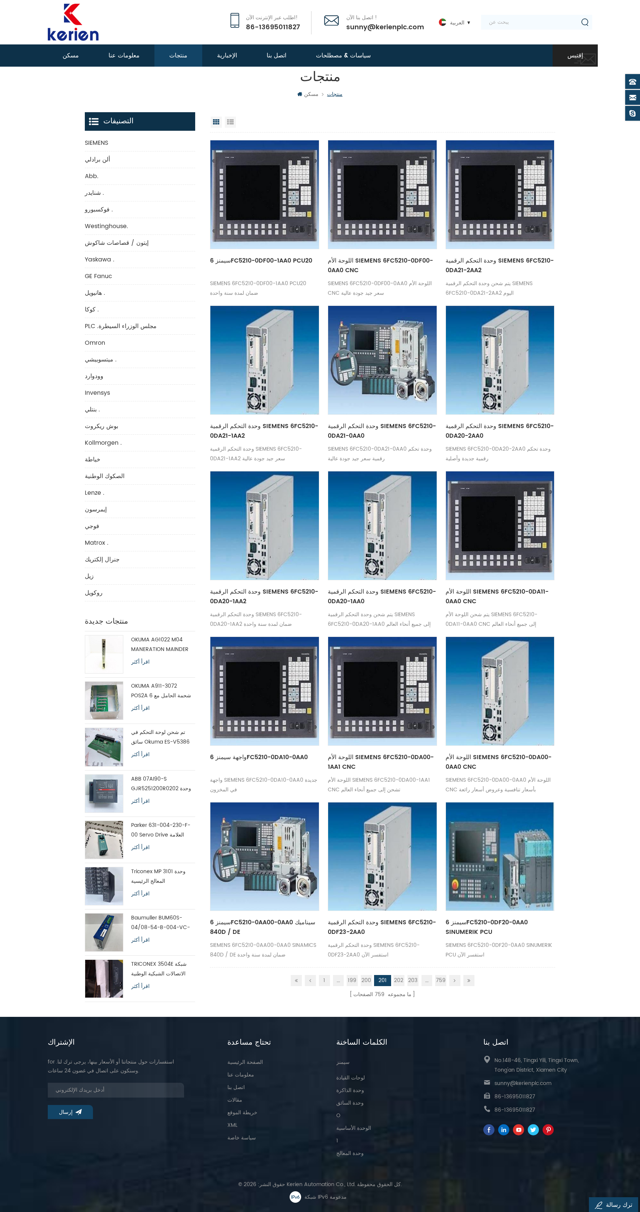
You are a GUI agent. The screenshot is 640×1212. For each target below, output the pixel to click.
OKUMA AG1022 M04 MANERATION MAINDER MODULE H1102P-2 (160, 644)
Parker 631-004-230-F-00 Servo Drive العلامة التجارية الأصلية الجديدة (160, 830)
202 (398, 980)
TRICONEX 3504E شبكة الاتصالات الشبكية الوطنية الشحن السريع (159, 969)
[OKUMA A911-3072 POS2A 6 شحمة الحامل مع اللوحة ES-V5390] (104, 700)
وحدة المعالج (350, 1153)
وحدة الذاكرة (350, 1090)
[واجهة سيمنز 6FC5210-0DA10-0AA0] (264, 691)
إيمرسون (96, 509)
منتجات (178, 55)
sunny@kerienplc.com (385, 27)
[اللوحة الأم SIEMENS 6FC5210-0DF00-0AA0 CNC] (382, 194)
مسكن (71, 55)
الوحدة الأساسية (353, 1128)
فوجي (92, 526)
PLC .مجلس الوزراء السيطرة (121, 326)
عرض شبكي (216, 122)
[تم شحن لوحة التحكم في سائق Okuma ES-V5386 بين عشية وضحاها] (104, 747)
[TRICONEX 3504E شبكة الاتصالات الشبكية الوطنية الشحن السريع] (104, 979)
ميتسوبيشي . (101, 359)
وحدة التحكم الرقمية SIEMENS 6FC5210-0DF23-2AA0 (382, 927)
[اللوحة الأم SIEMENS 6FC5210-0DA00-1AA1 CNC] (382, 691)
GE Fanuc (98, 276)
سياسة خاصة (241, 1137)
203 (412, 980)
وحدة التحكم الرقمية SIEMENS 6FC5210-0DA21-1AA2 (264, 431)
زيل (89, 576)
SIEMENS (96, 143)
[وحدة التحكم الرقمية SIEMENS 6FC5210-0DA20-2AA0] (500, 360)
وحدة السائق (350, 1103)
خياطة (92, 459)
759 (441, 980)
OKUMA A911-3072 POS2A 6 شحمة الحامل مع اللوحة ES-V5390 (161, 691)
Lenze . (94, 493)
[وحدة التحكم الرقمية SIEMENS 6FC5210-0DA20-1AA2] (264, 525)
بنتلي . (92, 409)
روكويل (94, 593)
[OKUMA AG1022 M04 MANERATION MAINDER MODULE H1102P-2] (104, 654)
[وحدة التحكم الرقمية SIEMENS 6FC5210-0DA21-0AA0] (382, 360)
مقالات (234, 1100)
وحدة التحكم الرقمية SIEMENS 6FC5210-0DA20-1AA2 (264, 596)
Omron (95, 343)
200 (366, 980)
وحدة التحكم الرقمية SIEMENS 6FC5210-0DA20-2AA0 (500, 431)
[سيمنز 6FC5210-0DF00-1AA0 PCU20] (264, 194)
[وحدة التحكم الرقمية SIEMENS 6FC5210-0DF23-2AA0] (382, 856)
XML (232, 1125)
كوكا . (92, 309)
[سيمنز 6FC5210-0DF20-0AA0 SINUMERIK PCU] (500, 856)
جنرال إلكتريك (102, 559)
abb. (92, 176)
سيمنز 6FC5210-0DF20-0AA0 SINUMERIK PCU (487, 927)
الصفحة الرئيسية (245, 1062)
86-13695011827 (273, 27)
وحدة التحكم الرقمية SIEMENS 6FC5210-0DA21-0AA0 (382, 431)
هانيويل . (95, 293)
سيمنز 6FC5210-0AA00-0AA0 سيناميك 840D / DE (262, 927)
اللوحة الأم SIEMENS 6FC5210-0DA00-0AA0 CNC (498, 762)
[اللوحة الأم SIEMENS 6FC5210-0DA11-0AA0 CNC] (500, 525)
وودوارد (94, 376)
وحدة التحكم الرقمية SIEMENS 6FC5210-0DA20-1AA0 (382, 596)
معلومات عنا (124, 55)
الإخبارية (227, 55)
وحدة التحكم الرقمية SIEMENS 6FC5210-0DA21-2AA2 (500, 265)
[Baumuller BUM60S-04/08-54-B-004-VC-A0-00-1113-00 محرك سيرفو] (104, 932)
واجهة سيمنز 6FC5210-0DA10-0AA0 (259, 757)
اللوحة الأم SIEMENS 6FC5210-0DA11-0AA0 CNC (497, 596)
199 (352, 980)
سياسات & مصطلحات (343, 55)
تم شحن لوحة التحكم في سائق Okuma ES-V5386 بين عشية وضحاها (160, 737)
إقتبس (575, 55)
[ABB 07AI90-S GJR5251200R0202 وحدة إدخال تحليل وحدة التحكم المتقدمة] (104, 793)
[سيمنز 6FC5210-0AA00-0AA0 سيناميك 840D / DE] (264, 856)
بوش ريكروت (101, 426)
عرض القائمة (230, 122)
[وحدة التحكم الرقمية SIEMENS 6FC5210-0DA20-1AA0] (382, 525)
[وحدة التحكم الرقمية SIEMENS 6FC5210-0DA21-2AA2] (500, 194)
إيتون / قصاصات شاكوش (117, 243)
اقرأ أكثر (140, 662)
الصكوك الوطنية (104, 476)
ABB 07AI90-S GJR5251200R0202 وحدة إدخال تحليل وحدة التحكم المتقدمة (161, 784)
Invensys (97, 393)
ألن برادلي (97, 159)
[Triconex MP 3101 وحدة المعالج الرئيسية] (104, 886)
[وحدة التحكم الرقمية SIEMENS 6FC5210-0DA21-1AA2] (264, 360)
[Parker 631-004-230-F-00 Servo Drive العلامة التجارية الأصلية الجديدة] (104, 840)
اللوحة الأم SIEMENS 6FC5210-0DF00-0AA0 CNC (380, 265)
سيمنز (343, 1062)
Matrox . (97, 543)
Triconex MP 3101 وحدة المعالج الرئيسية (158, 876)
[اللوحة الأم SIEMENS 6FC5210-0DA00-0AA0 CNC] (500, 691)
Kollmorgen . (103, 443)
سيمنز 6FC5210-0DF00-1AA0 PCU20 (261, 261)
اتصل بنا (276, 55)
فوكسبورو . (99, 209)
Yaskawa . (99, 259)
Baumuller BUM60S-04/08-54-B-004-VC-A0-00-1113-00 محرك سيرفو (160, 923)
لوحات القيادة (350, 1078)
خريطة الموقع (242, 1112)
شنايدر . (94, 193)
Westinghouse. (106, 226)
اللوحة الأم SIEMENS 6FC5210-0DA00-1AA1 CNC (381, 762)
